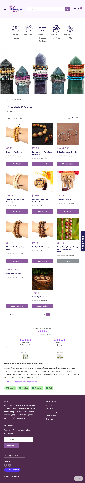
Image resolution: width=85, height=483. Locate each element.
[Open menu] (5, 9)
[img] (42, 331)
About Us (49, 409)
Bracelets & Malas (16, 99)
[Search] (67, 9)
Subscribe (11, 446)
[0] (79, 9)
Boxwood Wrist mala (14, 152)
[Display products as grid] (73, 118)
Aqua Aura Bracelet (13, 273)
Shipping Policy (52, 412)
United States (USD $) (12, 456)
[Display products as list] (77, 118)
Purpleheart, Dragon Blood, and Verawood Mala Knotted (67, 249)
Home (6, 99)
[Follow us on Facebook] (5, 465)
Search (49, 405)
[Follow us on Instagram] (9, 465)
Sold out (68, 261)
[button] (6, 346)
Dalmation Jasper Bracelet (67, 152)
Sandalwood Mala (64, 199)
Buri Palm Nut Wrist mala (41, 247)
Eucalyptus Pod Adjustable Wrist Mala (42, 153)
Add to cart (17, 164)
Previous (13, 315)
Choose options (68, 164)
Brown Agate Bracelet (40, 297)
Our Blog (49, 419)
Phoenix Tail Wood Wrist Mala (15, 248)
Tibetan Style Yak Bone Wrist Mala (15, 200)
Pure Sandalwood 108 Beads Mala (40, 200)
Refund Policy (51, 416)
